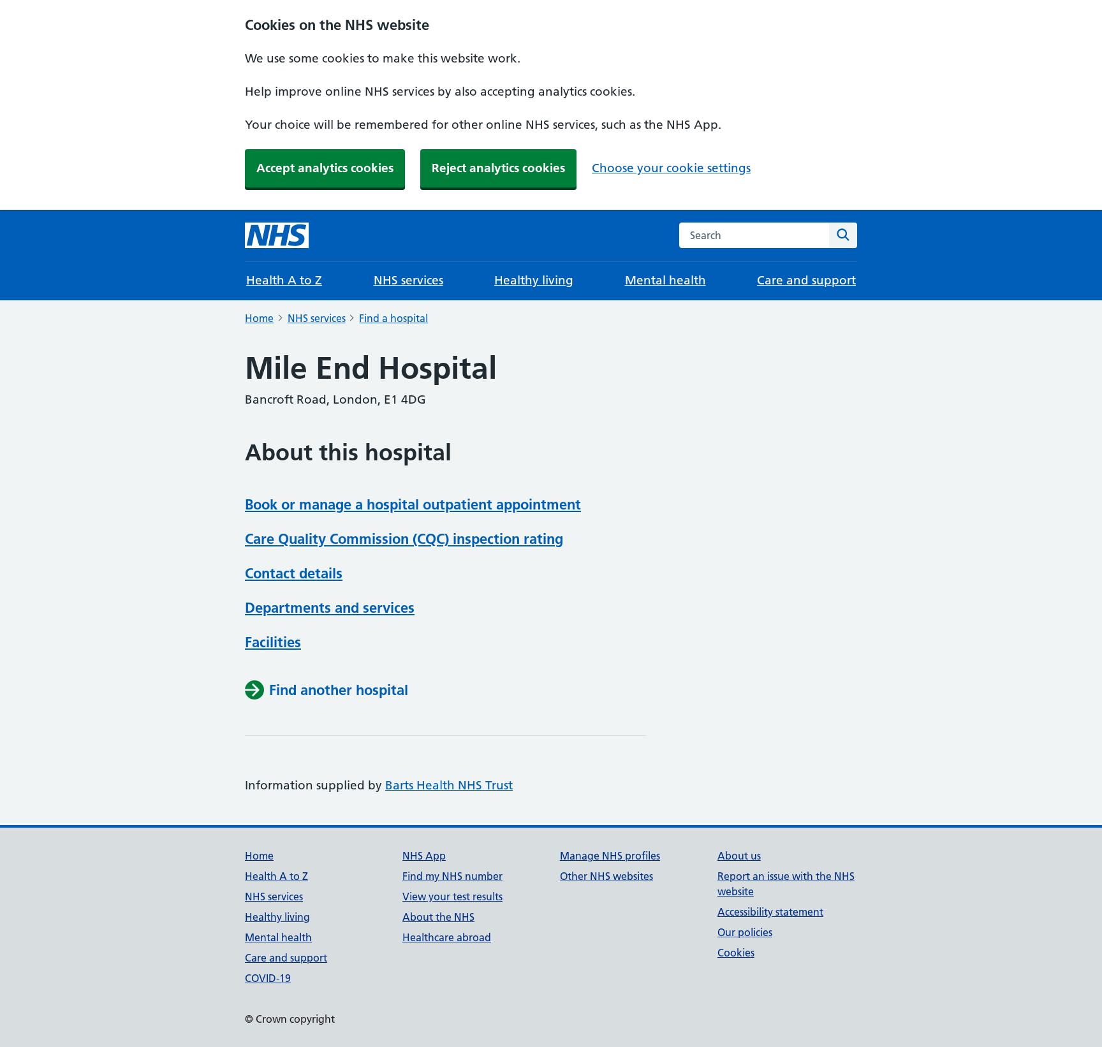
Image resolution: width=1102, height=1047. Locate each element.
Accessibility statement (770, 911)
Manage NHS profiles (610, 855)
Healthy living (533, 280)
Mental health (665, 280)
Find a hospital (393, 318)
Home (259, 318)
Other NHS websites (606, 876)
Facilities (273, 642)
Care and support (806, 280)
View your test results (452, 896)
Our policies (744, 932)
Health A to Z (284, 280)
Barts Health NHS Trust (449, 785)
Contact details (293, 573)
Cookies (735, 952)
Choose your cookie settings (671, 168)
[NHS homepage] (277, 235)
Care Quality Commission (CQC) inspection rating (404, 539)
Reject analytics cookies (498, 168)
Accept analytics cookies (324, 168)
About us (739, 855)
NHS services (408, 280)
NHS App (424, 855)
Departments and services (330, 608)
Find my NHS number (452, 876)
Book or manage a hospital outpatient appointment (413, 504)
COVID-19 (268, 978)
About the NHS (438, 917)
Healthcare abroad (446, 937)
